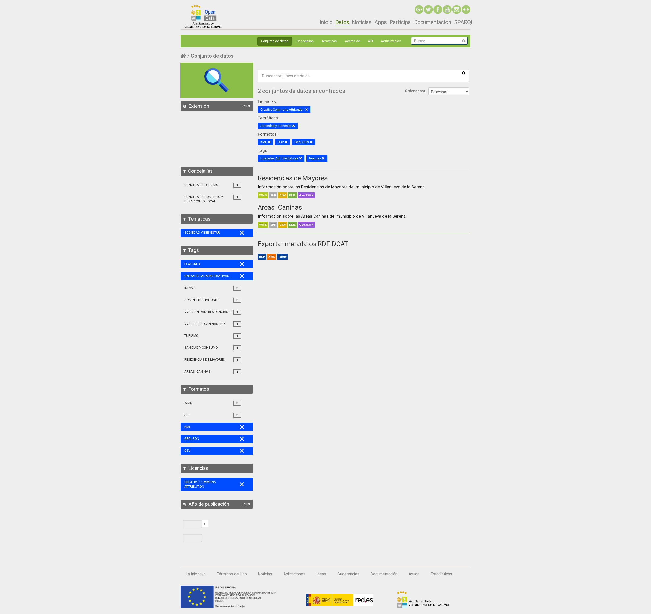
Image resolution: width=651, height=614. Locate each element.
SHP (273, 195)
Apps (380, 22)
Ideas (321, 574)
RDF (262, 256)
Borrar (246, 106)
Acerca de (352, 41)
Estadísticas (441, 574)
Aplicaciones (294, 574)
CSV (282, 195)
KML (292, 195)
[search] (463, 73)
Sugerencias (348, 574)
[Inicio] (203, 16)
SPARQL (464, 22)
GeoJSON (306, 195)
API (370, 41)
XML (271, 256)
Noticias (361, 22)
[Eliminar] (306, 109)
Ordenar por (415, 91)
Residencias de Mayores (293, 178)
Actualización (391, 41)
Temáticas (329, 41)
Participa (400, 22)
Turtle (282, 256)
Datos (342, 22)
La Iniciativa (196, 574)
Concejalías (305, 41)
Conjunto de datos (274, 41)
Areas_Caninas (280, 207)
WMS (263, 195)
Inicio (326, 22)
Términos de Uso (232, 574)
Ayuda (414, 574)
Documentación (432, 22)
